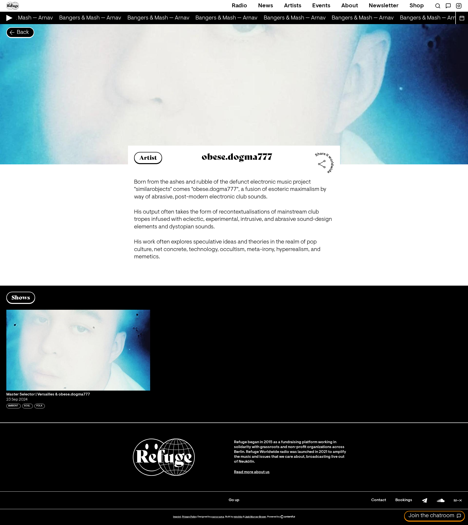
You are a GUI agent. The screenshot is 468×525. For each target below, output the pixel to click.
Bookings (403, 500)
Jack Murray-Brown (255, 517)
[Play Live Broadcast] (8, 18)
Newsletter (384, 6)
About (349, 6)
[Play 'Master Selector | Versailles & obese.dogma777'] (78, 350)
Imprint (177, 517)
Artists (292, 6)
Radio (239, 6)
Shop (417, 6)
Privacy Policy (189, 517)
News (265, 6)
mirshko (238, 517)
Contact (378, 500)
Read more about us (252, 472)
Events (321, 6)
